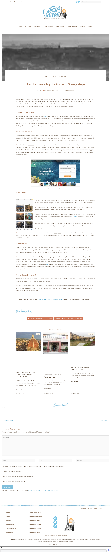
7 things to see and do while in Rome (50, 299)
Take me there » (20, 389)
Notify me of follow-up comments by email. (18, 476)
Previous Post (7, 420)
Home (20, 26)
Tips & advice (60, 76)
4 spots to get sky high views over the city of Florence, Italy (26, 374)
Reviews (82, 26)
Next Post (105, 420)
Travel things (60, 26)
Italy (47, 76)
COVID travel (49, 26)
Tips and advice (72, 26)
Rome (52, 76)
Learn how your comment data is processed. (43, 490)
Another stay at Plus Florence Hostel (52, 376)
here (47, 264)
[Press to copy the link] (109, 550)
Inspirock (31, 145)
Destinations (37, 26)
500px (75, 216)
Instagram (57, 233)
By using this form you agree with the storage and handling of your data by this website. (33, 466)
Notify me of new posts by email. (14, 481)
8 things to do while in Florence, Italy (80, 368)
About (90, 26)
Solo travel (28, 26)
